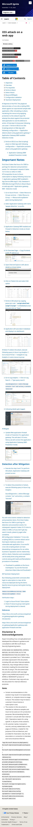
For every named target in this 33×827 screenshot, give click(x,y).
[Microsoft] (16, 19)
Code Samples (12, 23)
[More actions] (29, 22)
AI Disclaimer (5, 817)
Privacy (12, 819)
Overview (8, 85)
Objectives (8, 83)
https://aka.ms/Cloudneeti (21, 570)
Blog (25, 817)
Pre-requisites (10, 88)
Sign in (29, 19)
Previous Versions (16, 817)
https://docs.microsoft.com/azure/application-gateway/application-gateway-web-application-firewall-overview (16, 625)
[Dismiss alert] (30, 2)
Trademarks (4, 824)
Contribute (4, 819)
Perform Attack (10, 90)
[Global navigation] (2, 19)
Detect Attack (9, 92)
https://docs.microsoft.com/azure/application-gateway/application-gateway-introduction (16, 616)
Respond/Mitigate (11, 95)
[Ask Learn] (26, 22)
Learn (4, 23)
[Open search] (25, 19)
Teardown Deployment (13, 100)
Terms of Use (23, 822)
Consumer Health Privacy (8, 822)
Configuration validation (13, 97)
